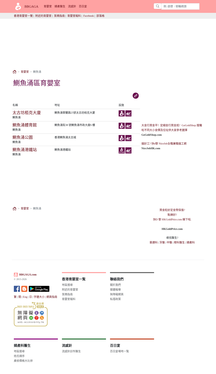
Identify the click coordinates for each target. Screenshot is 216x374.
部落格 (100, 15)
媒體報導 (115, 289)
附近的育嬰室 (43, 15)
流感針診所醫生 (71, 351)
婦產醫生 (60, 6)
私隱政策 (115, 299)
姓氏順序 (19, 356)
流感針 (72, 6)
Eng (25, 296)
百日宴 (83, 6)
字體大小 (39, 296)
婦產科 (191, 242)
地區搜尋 (67, 284)
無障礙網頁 (117, 294)
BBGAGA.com (27, 274)
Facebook (88, 15)
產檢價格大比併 (23, 360)
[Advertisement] (108, 42)
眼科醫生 (179, 242)
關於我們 (115, 284)
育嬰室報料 (74, 15)
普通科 (154, 242)
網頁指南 (51, 296)
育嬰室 (48, 6)
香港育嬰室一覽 (23, 15)
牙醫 (162, 242)
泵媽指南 (59, 15)
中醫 (169, 242)
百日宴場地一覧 (119, 351)
